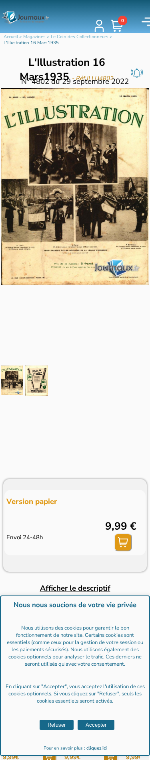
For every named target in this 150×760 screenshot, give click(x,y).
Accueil (11, 37)
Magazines (34, 37)
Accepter (96, 725)
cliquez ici (96, 748)
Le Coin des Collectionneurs (79, 37)
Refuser (57, 725)
